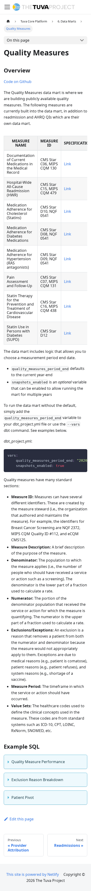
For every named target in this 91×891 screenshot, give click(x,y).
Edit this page (22, 819)
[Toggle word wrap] (73, 455)
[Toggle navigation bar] (7, 7)
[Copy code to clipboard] (81, 455)
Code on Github (18, 81)
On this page (18, 40)
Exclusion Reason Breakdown (37, 779)
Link (67, 163)
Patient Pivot (22, 797)
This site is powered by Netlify (32, 874)
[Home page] (8, 21)
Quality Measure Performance (38, 761)
